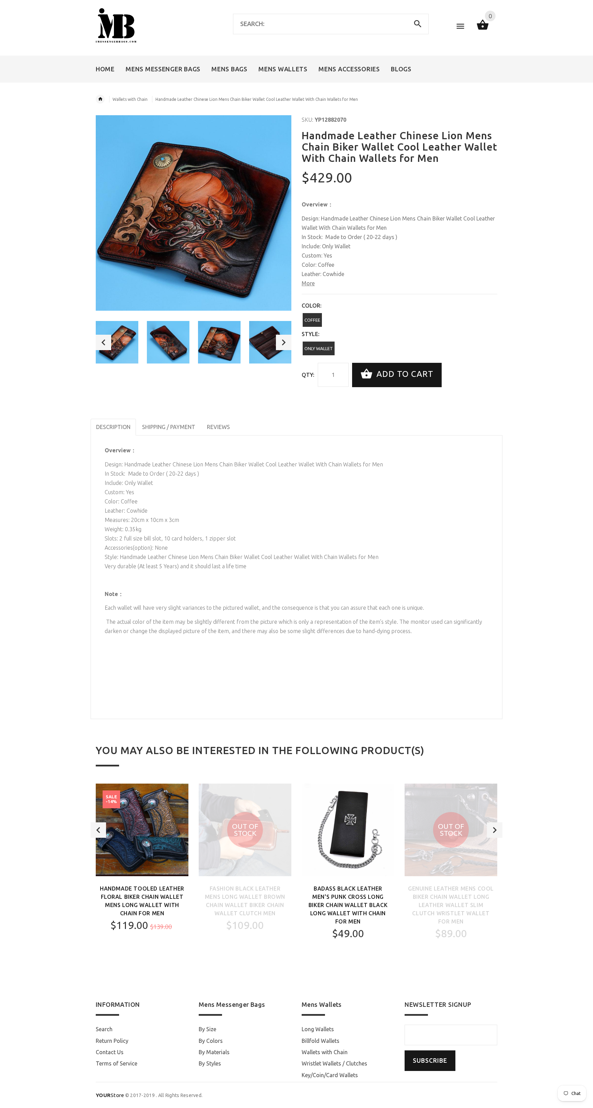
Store (110, 1095)
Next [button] (283, 342)
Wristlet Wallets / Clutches (334, 1063)
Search (104, 1029)
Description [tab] (113, 427)
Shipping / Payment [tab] (168, 427)
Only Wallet (318, 348)
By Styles (210, 1063)
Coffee (312, 320)
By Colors (211, 1041)
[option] (117, 342)
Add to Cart (403, 374)
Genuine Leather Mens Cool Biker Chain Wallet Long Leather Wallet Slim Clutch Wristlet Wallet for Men (451, 905)
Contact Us (110, 1052)
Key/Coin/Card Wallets (330, 1075)
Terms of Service (116, 1063)
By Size (207, 1029)
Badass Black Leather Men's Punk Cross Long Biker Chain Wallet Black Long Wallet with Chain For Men (348, 905)
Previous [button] (103, 342)
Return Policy (112, 1041)
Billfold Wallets (320, 1041)
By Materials (214, 1052)
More (308, 283)
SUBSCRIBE (430, 1060)
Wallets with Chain (130, 99)
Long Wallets (318, 1029)
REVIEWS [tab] (218, 427)
